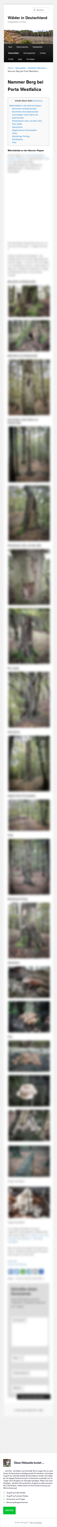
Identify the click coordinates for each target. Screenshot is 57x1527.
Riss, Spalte (17, 123)
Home (10, 67)
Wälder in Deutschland (27, 17)
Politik (10, 59)
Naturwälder (13, 53)
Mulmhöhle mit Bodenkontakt (24, 108)
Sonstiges (30, 59)
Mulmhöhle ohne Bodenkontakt (25, 111)
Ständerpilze (17, 139)
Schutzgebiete (29, 53)
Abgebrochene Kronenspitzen (24, 130)
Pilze (14, 142)
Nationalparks (22, 47)
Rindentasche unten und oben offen (27, 120)
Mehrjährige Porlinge (21, 136)
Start (10, 47)
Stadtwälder (38, 47)
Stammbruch (17, 127)
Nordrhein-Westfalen (37, 67)
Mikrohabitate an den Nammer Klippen (25, 105)
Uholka (43, 53)
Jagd (20, 59)
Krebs (14, 133)
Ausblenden (37, 100)
